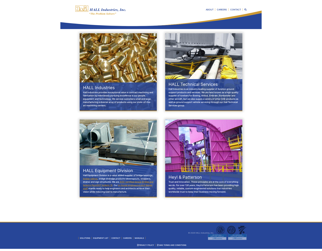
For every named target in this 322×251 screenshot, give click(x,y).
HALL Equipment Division (108, 170)
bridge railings (90, 178)
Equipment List (100, 238)
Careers (222, 9)
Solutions (85, 238)
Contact (235, 9)
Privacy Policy (146, 245)
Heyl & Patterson (185, 177)
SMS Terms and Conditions (172, 245)
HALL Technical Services (193, 84)
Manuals (139, 238)
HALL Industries (99, 87)
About (209, 9)
